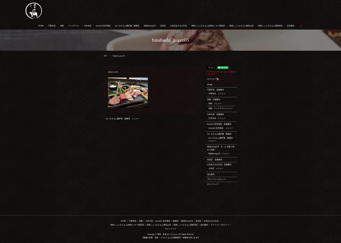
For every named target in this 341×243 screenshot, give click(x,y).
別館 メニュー (215, 103)
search (301, 26)
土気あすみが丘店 (211, 221)
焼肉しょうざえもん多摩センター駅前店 (208, 26)
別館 (62, 26)
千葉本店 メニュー (216, 94)
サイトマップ (212, 184)
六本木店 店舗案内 (215, 114)
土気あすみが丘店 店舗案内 (219, 165)
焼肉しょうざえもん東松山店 (241, 26)
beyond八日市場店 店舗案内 (219, 124)
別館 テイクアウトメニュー (220, 108)
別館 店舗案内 (213, 99)
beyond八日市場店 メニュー (220, 128)
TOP (105, 56)
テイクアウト (74, 26)
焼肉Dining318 (150, 26)
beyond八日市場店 (103, 26)
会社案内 (290, 26)
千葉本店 (52, 26)
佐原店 (163, 26)
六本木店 (87, 26)
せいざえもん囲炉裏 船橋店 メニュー (122, 119)
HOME (41, 26)
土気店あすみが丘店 (178, 26)
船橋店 (175, 221)
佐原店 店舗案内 (214, 160)
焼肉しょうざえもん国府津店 (270, 26)
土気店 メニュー (215, 168)
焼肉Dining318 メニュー (219, 154)
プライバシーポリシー (216, 179)
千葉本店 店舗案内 (215, 90)
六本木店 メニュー (216, 118)
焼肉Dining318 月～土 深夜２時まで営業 (220, 148)
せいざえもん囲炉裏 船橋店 (127, 26)
